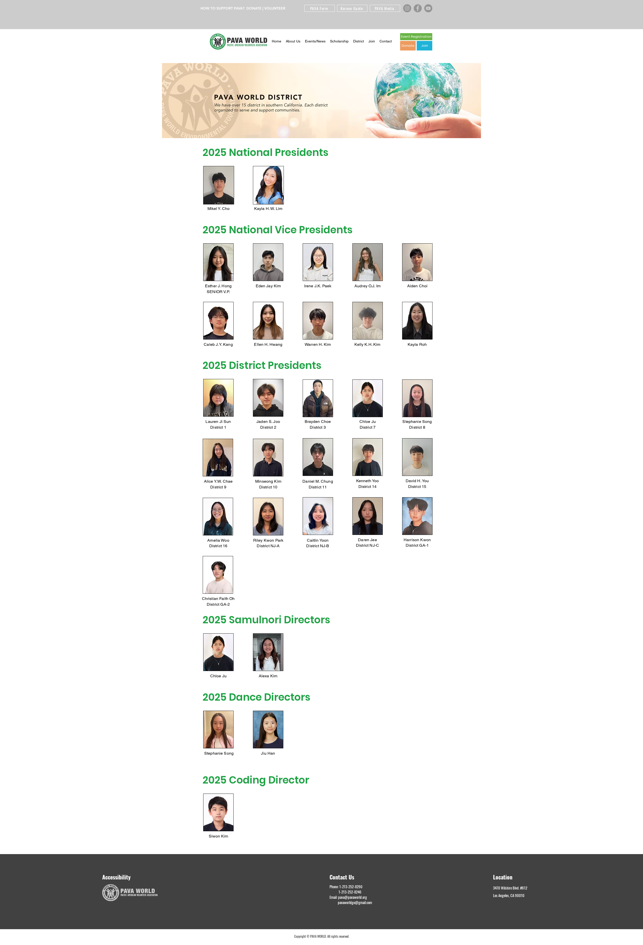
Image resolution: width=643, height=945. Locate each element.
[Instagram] (407, 8)
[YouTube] (428, 8)
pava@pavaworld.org (352, 897)
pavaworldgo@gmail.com (355, 902)
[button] (293, 41)
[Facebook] (418, 8)
